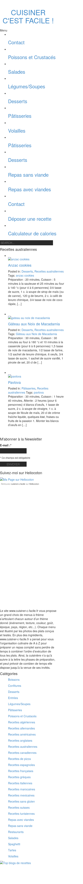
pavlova (39, 392)
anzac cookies (25, 275)
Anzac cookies (19, 265)
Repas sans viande (28, 174)
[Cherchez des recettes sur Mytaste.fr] (15, 862)
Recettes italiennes (20, 783)
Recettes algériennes (21, 722)
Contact (16, 42)
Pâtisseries (19, 115)
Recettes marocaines (21, 789)
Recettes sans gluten (21, 801)
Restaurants (16, 832)
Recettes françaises (20, 771)
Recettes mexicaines (21, 795)
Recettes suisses (19, 807)
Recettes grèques (19, 777)
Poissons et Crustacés (32, 57)
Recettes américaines (22, 734)
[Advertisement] (30, 511)
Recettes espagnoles (21, 765)
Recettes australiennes (49, 271)
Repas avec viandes (29, 189)
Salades (16, 71)
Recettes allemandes (21, 728)
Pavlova (14, 382)
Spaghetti (14, 844)
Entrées (13, 698)
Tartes (12, 850)
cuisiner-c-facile (18, 484)
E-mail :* (5, 445)
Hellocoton (34, 484)
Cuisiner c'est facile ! (28, 16)
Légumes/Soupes (26, 86)
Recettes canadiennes (22, 753)
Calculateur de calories (32, 233)
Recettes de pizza (19, 759)
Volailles (16, 130)
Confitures (14, 686)
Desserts (17, 101)
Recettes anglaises (20, 740)
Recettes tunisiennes (21, 814)
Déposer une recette (29, 218)
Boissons (14, 679)
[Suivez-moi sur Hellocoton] (17, 479)
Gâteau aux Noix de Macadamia (34, 323)
